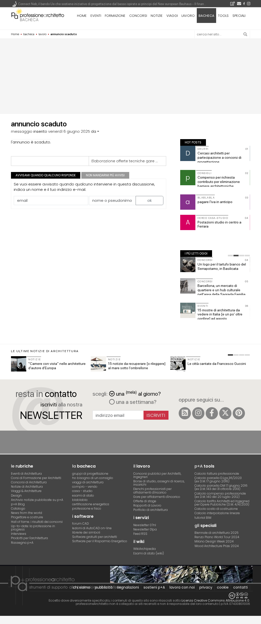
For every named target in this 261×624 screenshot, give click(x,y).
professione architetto (37, 15)
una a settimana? (135, 402)
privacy (205, 587)
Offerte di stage (144, 501)
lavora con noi (182, 587)
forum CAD (80, 523)
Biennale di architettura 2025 (216, 532)
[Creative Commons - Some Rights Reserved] (130, 595)
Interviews (18, 534)
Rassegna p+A (22, 542)
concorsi (138, 15)
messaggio (21, 131)
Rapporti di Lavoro (147, 505)
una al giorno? (138, 393)
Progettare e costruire (27, 517)
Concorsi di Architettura (29, 482)
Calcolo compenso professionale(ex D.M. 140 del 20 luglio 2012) (220, 495)
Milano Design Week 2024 (214, 541)
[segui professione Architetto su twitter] (225, 413)
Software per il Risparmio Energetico (99, 541)
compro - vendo (84, 486)
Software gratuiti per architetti (94, 537)
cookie (223, 587)
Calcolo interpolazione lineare (217, 513)
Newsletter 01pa (145, 529)
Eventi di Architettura (26, 473)
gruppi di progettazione (90, 473)
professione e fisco (86, 508)
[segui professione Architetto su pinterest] (239, 413)
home (82, 15)
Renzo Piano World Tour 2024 (216, 537)
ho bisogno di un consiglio (92, 478)
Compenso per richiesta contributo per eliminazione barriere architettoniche (219, 181)
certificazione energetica (90, 504)
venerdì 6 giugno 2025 (69, 131)
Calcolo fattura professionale (216, 473)
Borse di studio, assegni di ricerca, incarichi (159, 483)
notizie (157, 15)
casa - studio (82, 491)
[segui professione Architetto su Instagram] (198, 413)
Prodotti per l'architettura (29, 538)
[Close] (3, 621)
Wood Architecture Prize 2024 (216, 546)
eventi (95, 15)
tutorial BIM (202, 517)
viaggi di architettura (87, 482)
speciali (238, 15)
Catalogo (18, 508)
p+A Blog (18, 504)
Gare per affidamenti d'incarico (156, 497)
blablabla (79, 500)
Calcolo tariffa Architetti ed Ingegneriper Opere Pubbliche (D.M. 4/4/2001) (222, 503)
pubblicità (103, 587)
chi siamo (81, 587)
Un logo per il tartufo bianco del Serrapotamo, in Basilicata (222, 266)
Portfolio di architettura (150, 510)
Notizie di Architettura (27, 486)
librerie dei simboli (86, 532)
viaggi (172, 15)
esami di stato (83, 495)
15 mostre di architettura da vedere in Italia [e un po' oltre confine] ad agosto (220, 314)
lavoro (188, 15)
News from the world (26, 513)
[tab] (230, 255)
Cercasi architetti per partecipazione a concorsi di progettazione (219, 157)
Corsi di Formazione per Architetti (36, 478)
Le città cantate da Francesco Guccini (217, 364)
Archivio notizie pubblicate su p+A (37, 500)
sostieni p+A (154, 587)
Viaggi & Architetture (26, 491)
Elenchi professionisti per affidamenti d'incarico (152, 490)
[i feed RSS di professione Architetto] (185, 413)
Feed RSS (140, 534)
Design (16, 495)
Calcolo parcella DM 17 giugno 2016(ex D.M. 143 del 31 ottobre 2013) (220, 487)
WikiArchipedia (144, 549)
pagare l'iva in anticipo (215, 202)
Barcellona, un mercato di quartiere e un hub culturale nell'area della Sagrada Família (221, 290)
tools (223, 15)
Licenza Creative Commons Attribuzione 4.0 (215, 600)
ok (149, 200)
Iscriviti (156, 415)
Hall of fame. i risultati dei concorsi (37, 522)
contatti (240, 587)
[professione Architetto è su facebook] (212, 413)
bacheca (29, 20)
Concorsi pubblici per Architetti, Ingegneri (157, 475)
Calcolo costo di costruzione (216, 509)
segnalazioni (128, 587)
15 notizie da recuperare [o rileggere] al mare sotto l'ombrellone (136, 366)
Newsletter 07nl (144, 525)
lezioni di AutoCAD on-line (92, 528)
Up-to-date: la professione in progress (33, 528)
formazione (115, 15)
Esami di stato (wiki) (148, 553)
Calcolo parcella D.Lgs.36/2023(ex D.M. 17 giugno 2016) (218, 479)
